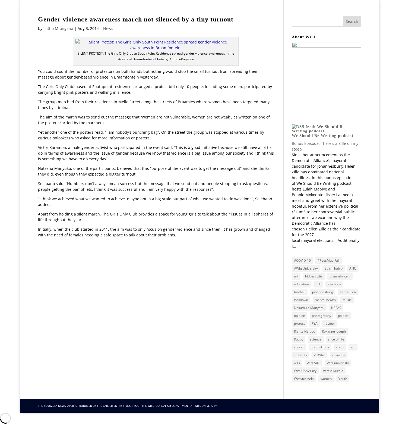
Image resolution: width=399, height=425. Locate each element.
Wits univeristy (338, 363)
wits (297, 363)
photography (321, 315)
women (326, 378)
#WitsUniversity (306, 268)
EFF (318, 284)
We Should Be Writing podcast (322, 135)
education (301, 284)
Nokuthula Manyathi (309, 307)
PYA (315, 323)
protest (299, 323)
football (299, 292)
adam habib (334, 268)
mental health (325, 300)
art (296, 276)
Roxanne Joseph (334, 331)
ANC (352, 268)
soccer (299, 347)
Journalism (348, 292)
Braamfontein (340, 276)
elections (334, 284)
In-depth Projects (322, 21)
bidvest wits (314, 276)
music (347, 300)
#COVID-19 (302, 260)
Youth (342, 378)
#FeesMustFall (329, 260)
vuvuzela (338, 355)
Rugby (298, 339)
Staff (291, 21)
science (315, 339)
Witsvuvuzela (304, 378)
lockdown (301, 300)
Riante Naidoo (304, 331)
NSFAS (336, 307)
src (353, 347)
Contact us (220, 21)
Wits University (305, 370)
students (300, 355)
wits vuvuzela (333, 370)
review (329, 323)
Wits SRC (313, 363)
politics (343, 315)
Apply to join (269, 21)
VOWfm (319, 355)
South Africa (320, 347)
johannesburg (322, 292)
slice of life (336, 339)
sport (340, 347)
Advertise (244, 21)
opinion (299, 315)
